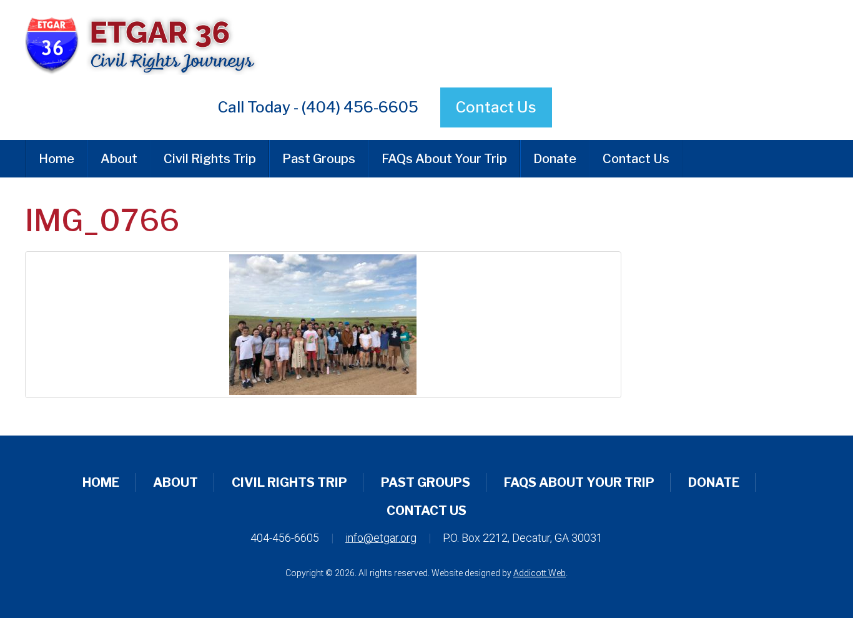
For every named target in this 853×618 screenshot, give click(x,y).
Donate (554, 158)
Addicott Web (539, 573)
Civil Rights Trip (210, 158)
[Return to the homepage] (288, 43)
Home (56, 158)
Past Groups (318, 158)
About (119, 158)
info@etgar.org (381, 537)
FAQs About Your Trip (444, 158)
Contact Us (496, 107)
